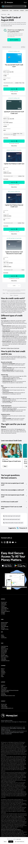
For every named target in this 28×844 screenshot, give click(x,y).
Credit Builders (4, 607)
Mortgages (3, 612)
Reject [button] (5, 841)
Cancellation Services (5, 660)
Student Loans (4, 610)
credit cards (6, 320)
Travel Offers (3, 658)
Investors (3, 674)
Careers (2, 670)
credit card (4, 300)
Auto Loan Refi (4, 651)
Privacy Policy (3, 689)
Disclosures (8, 729)
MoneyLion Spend (4, 622)
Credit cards (3, 429)
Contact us (3, 685)
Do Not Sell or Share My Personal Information (10, 690)
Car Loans (3, 614)
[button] (19, 842)
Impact (2, 676)
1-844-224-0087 (4, 706)
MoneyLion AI (23, 528)
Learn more (18, 839)
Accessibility (3, 694)
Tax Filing (3, 654)
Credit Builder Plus (4, 608)
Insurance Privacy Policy (14, 732)
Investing (3, 627)
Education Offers (4, 655)
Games (2, 635)
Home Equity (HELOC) (5, 611)
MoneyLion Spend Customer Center (8, 695)
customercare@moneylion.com (7, 708)
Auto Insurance (4, 650)
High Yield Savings (4, 626)
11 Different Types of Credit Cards (12, 348)
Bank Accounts (4, 623)
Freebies (2, 636)
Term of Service (4, 687)
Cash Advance (4, 604)
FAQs (2, 686)
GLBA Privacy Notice (5, 691)
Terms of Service (13, 728)
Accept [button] (10, 841)
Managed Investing (4, 629)
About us (3, 668)
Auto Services (3, 652)
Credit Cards (3, 14)
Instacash (3, 606)
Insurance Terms (8, 733)
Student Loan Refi (4, 648)
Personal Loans (4, 602)
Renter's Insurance (4, 656)
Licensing (3, 693)
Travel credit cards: (6, 331)
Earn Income (3, 625)
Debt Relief (3, 647)
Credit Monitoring (4, 646)
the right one (19, 429)
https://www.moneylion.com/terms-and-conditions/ (11, 829)
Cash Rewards (4, 637)
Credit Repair (3, 659)
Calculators (3, 672)
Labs (2, 675)
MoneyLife (3, 671)
